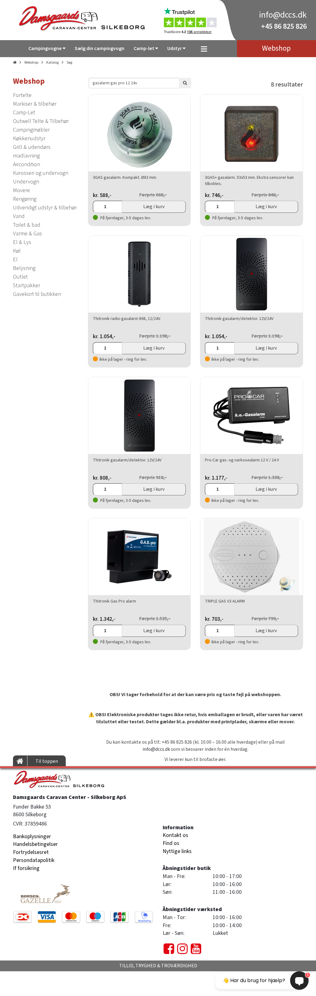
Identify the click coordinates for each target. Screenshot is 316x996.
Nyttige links (177, 851)
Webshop (31, 62)
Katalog (52, 62)
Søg (69, 62)
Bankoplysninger (32, 836)
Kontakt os (175, 835)
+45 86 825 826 (284, 26)
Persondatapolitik (33, 860)
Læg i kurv (153, 206)
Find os (171, 843)
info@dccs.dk (283, 15)
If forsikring (26, 868)
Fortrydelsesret (31, 852)
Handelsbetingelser (35, 844)
